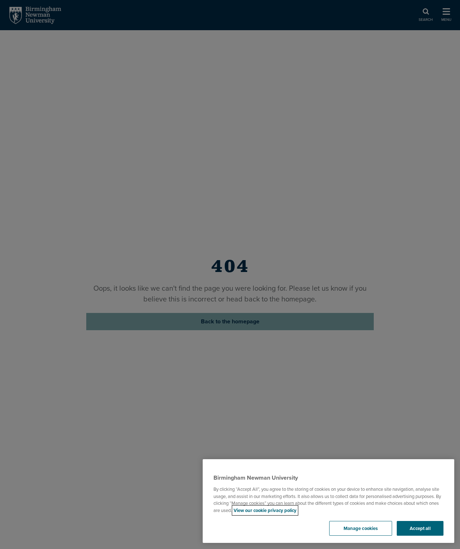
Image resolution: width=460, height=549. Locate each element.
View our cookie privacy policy (265, 510)
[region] (328, 501)
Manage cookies (361, 528)
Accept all (420, 528)
